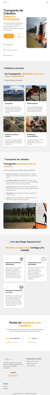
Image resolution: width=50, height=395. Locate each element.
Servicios (5, 386)
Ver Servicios (19, 36)
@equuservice (14, 375)
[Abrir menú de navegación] (47, 2)
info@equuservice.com (31, 363)
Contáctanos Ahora (9, 36)
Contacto (5, 388)
